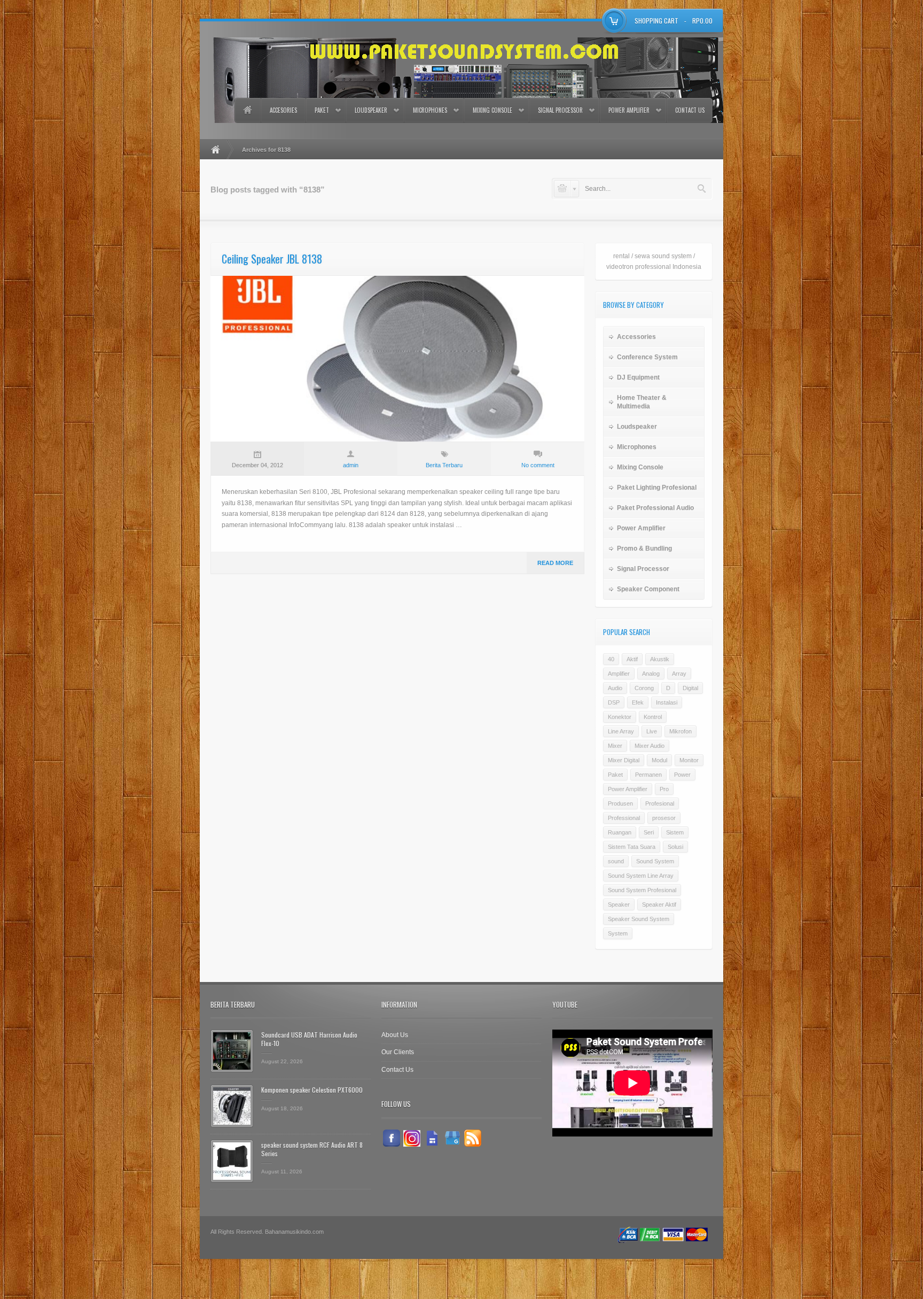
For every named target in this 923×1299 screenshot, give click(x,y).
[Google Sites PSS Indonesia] (432, 1138)
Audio (615, 688)
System (618, 933)
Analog (651, 673)
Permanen (648, 774)
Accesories (283, 110)
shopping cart (656, 20)
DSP (614, 702)
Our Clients (397, 1052)
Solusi (675, 847)
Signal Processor (560, 110)
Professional (624, 818)
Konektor (619, 717)
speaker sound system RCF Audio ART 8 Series (312, 1149)
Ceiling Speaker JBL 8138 (272, 259)
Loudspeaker (371, 110)
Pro (664, 789)
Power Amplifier (629, 110)
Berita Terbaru (444, 465)
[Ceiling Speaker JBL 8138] (397, 359)
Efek (638, 702)
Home (247, 110)
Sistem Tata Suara (631, 847)
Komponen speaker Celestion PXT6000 (312, 1089)
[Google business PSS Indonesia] (452, 1138)
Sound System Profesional (642, 890)
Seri (649, 832)
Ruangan (619, 832)
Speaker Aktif (659, 904)
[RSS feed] (472, 1138)
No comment (537, 465)
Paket (322, 110)
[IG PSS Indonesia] (411, 1138)
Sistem (675, 832)
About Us (394, 1035)
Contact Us (690, 110)
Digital (690, 688)
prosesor (664, 818)
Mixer (615, 746)
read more (555, 563)
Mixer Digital (623, 760)
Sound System (655, 861)
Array (679, 673)
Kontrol (653, 717)
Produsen (620, 803)
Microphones (430, 110)
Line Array (621, 731)
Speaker (619, 904)
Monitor (689, 760)
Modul (659, 760)
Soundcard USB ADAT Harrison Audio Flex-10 (309, 1039)
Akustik (659, 659)
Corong (644, 688)
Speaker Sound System (638, 919)
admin (350, 465)
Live (651, 731)
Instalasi (666, 702)
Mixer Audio (649, 746)
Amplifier (619, 673)
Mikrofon (680, 731)
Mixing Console (492, 110)
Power (682, 774)
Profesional (659, 803)
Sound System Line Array (641, 875)
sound (616, 861)
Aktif (632, 659)
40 (611, 659)
